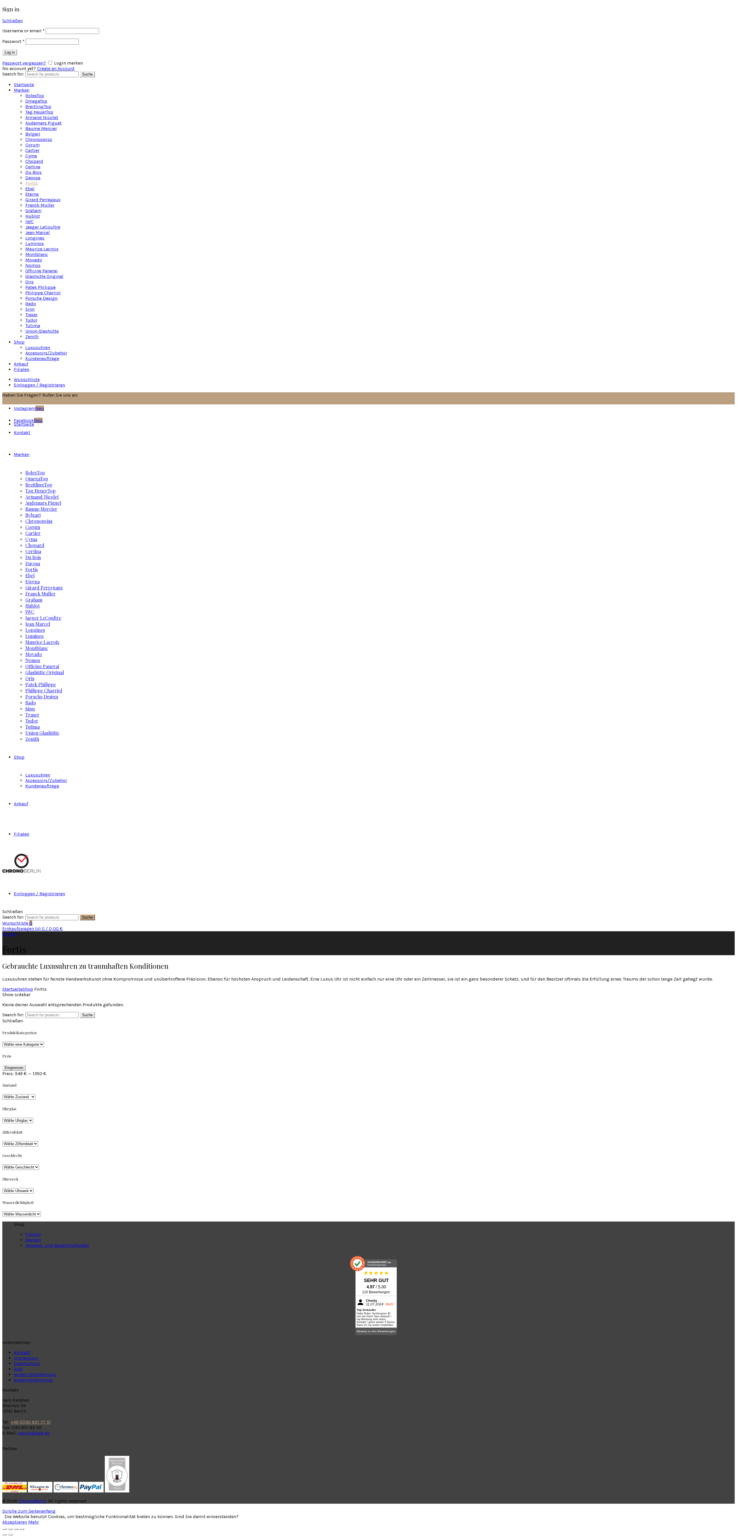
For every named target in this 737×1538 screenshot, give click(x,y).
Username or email (23, 30)
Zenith (32, 336)
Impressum (26, 1358)
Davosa (32, 177)
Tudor (31, 320)
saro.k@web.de (34, 1433)
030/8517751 (93, 395)
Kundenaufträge (42, 358)
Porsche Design (41, 298)
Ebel (30, 188)
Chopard (34, 161)
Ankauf (21, 364)
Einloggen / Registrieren (39, 385)
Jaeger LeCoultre (42, 227)
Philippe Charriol (43, 292)
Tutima (32, 325)
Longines (34, 238)
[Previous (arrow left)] (4, 1534)
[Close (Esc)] (4, 1529)
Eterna (32, 194)
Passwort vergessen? (24, 63)
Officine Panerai (41, 271)
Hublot (32, 216)
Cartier (32, 150)
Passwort (13, 41)
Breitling (38, 106)
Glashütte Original (44, 276)
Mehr (33, 1522)
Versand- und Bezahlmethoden (57, 1245)
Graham (33, 210)
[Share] (10, 1529)
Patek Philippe (40, 287)
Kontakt (22, 1352)
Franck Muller (39, 205)
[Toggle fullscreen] (16, 1529)
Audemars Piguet (43, 123)
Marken (21, 90)
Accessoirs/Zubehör (46, 353)
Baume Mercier (41, 128)
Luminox (34, 243)
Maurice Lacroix (41, 249)
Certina (32, 166)
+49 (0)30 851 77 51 (30, 1422)
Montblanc (36, 254)
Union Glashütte (42, 331)
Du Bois (33, 172)
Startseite (24, 84)
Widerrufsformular (33, 1380)
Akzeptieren (14, 1522)
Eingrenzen (14, 1068)
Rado (30, 303)
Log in (10, 52)
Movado (33, 260)
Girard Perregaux (42, 199)
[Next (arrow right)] (10, 1534)
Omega (36, 101)
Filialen (21, 369)
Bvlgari (32, 134)
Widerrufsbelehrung (35, 1374)
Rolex (34, 95)
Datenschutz (27, 1363)
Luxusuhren (37, 347)
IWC (29, 221)
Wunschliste (27, 379)
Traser (31, 314)
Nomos (33, 265)
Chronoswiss (38, 139)
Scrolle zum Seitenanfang (29, 1511)
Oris (29, 281)
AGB (18, 1369)
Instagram (29, 408)
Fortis (31, 183)
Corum (32, 145)
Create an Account (56, 68)
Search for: (13, 74)
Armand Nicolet (41, 117)
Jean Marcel (37, 232)
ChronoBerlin (32, 1501)
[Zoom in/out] (22, 1529)
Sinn (30, 309)
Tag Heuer (39, 112)
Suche (87, 74)
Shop (19, 342)
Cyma (31, 156)
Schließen (12, 20)
